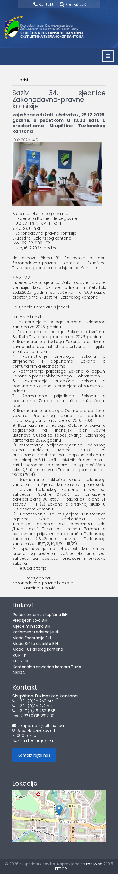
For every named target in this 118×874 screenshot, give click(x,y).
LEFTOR (60, 869)
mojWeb (94, 864)
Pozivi (22, 80)
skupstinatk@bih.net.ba (41, 725)
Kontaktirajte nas (34, 755)
